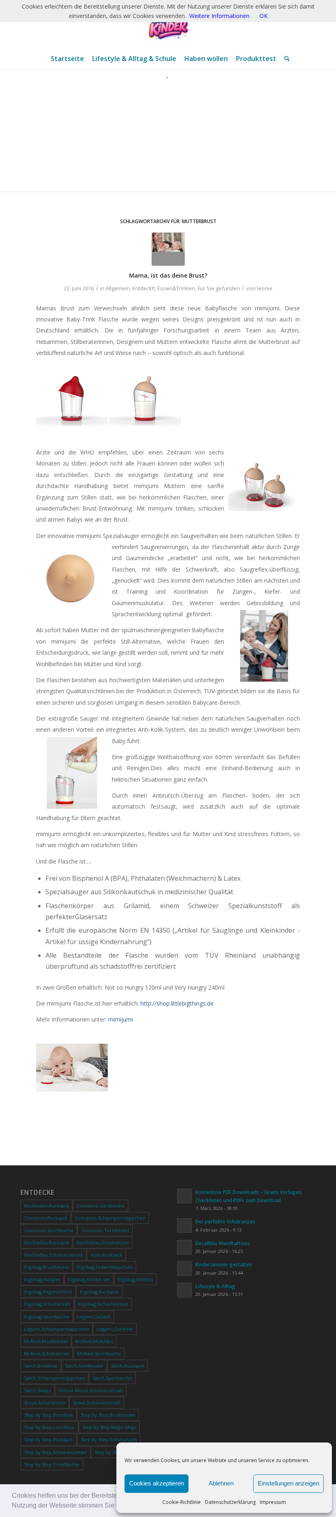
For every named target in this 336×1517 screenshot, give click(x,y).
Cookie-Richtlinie (181, 1502)
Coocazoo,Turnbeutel (105, 1230)
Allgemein (118, 288)
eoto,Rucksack (106, 1255)
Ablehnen (221, 1483)
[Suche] (285, 58)
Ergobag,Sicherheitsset (103, 1304)
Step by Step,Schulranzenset (55, 1452)
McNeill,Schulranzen (46, 1353)
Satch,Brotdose (40, 1366)
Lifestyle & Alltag (215, 1286)
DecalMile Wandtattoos (222, 1243)
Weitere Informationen (219, 16)
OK (263, 16)
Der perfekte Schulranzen (225, 1221)
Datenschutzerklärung (230, 1502)
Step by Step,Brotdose (48, 1415)
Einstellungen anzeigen (288, 1483)
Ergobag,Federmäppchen (104, 1267)
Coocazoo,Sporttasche (48, 1230)
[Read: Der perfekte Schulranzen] (184, 1225)
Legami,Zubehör (115, 1329)
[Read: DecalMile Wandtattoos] (184, 1247)
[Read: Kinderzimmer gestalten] (184, 1268)
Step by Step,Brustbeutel (108, 1415)
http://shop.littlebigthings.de (177, 1003)
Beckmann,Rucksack (46, 1206)
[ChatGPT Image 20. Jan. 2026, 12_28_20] (168, 24)
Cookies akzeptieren (156, 1483)
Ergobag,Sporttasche (46, 1317)
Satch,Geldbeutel (84, 1366)
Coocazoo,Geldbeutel (101, 1206)
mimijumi (120, 1019)
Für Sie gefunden (219, 288)
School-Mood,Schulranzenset (91, 1390)
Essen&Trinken (176, 288)
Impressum (273, 1502)
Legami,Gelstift (93, 1317)
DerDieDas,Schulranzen (103, 1242)
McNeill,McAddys (94, 1341)
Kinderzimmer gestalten (223, 1264)
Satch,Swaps (37, 1390)
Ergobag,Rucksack (99, 1292)
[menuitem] (67, 58)
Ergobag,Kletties (135, 1279)
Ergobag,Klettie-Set (89, 1279)
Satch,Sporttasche (112, 1378)
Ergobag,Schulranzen (47, 1304)
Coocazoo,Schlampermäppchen (110, 1218)
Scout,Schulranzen (44, 1402)
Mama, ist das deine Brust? (168, 275)
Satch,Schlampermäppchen (54, 1378)
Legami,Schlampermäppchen (56, 1329)
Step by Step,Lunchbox (49, 1427)
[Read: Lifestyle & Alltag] (184, 1290)
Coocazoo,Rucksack (45, 1218)
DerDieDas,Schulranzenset (53, 1255)
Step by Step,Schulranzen (109, 1439)
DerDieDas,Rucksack (46, 1242)
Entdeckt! (143, 288)
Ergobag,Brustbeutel (46, 1267)
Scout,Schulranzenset (96, 1402)
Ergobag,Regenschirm (48, 1292)
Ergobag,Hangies (42, 1279)
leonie (264, 288)
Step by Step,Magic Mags (109, 1427)
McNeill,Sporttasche (99, 1353)
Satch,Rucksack (127, 1366)
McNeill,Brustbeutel (46, 1341)
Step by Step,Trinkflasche (51, 1464)
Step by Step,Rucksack (48, 1439)
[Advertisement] (168, 140)
